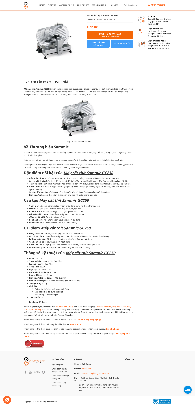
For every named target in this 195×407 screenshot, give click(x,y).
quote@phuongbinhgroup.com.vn (94, 373)
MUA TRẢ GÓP (98, 43)
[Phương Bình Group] (26, 5)
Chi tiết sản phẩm (38, 81)
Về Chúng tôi (57, 364)
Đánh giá (61, 81)
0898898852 (87, 368)
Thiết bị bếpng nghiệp (89, 319)
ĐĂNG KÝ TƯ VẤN (122, 43)
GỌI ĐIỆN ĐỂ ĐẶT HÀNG (110, 35)
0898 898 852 (158, 5)
